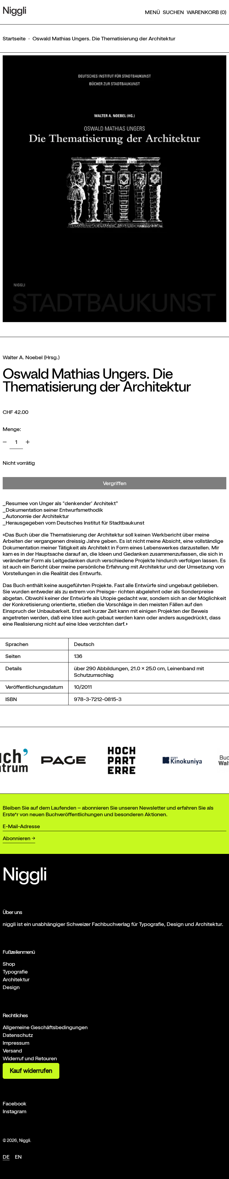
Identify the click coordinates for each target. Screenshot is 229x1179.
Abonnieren (16, 838)
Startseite (14, 38)
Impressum (16, 1043)
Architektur (16, 979)
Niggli (24, 1140)
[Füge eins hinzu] (28, 442)
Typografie (15, 971)
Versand (12, 1050)
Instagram (14, 1111)
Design (11, 987)
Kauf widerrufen (31, 1070)
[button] (173, 12)
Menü (152, 12)
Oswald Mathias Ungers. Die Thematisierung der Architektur (104, 38)
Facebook (15, 1103)
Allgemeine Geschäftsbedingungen (45, 1027)
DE (6, 1157)
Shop (9, 964)
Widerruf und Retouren (30, 1058)
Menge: (12, 429)
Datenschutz (18, 1035)
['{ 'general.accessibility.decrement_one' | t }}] (5, 442)
